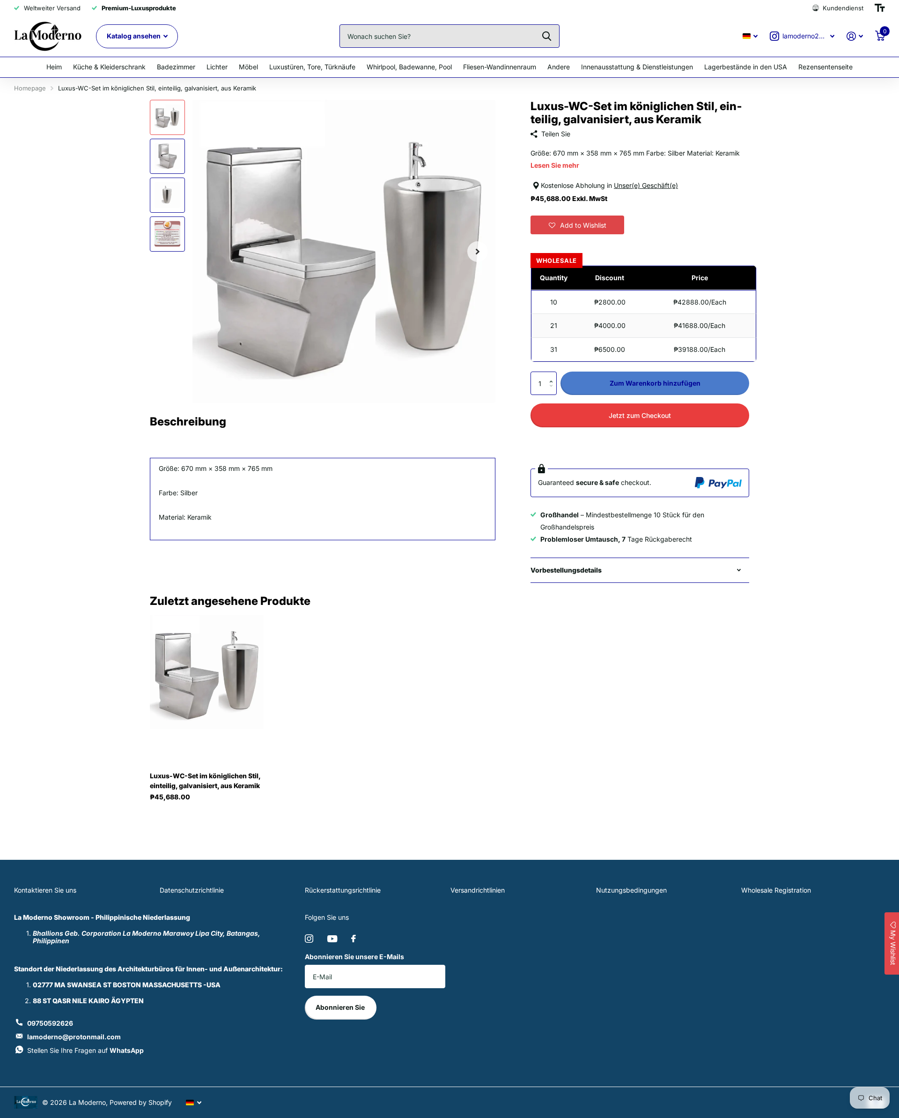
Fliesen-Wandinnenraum (499, 67)
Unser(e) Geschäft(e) (646, 185)
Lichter (217, 67)
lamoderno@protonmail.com (74, 1037)
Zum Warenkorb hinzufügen (655, 383)
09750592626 (50, 1023)
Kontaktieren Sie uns (45, 890)
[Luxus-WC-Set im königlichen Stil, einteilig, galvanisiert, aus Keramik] (207, 672)
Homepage (30, 88)
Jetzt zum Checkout (640, 415)
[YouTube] (332, 938)
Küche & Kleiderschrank (109, 67)
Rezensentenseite (825, 67)
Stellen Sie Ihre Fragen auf (85, 1050)
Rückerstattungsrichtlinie (343, 890)
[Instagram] (309, 938)
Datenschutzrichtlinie (192, 890)
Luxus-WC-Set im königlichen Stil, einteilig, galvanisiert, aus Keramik (205, 781)
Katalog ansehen (134, 36)
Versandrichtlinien (477, 890)
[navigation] (167, 117)
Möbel (248, 67)
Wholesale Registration (776, 890)
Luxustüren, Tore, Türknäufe (312, 67)
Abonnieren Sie (341, 1007)
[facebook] (353, 938)
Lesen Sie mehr (555, 165)
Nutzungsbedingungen (631, 890)
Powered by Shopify (141, 1102)
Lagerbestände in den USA (745, 67)
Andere (558, 67)
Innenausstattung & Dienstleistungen (637, 67)
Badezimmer (176, 67)
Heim (54, 67)
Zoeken (547, 36)
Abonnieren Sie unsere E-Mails (354, 957)
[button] (577, 225)
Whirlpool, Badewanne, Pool (409, 67)
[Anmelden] (854, 36)
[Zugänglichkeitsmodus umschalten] (880, 8)
